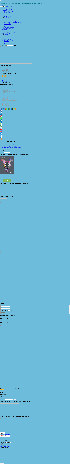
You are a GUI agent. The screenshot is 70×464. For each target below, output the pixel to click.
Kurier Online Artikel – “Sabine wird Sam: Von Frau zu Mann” (11, 147)
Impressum (5, 8)
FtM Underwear (6, 17)
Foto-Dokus (4, 13)
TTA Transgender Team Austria (7, 79)
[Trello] (1, 137)
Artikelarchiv (6, 34)
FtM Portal (4, 98)
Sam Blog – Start (6, 43)
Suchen (1, 5)
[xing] (8, 109)
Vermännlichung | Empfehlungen (9, 27)
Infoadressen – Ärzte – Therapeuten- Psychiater (11, 21)
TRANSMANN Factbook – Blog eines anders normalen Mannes (21, 3)
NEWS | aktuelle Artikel (6, 33)
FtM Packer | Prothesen (7, 16)
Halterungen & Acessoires (8, 18)
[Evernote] (14, 109)
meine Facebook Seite (5, 71)
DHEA (5, 25)
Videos (3, 38)
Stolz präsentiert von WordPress (5, 446)
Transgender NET (5, 103)
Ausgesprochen (4, 81)
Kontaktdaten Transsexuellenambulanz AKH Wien (10, 100)
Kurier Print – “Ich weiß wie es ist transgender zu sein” (10, 146)
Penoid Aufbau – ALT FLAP (8, 42)
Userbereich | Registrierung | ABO (7, 40)
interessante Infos (6, 41)
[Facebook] (1, 109)
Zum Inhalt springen (9, 6)
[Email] (9, 109)
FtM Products (4, 14)
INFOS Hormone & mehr (6, 23)
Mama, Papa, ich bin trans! (6, 145)
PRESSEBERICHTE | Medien (7, 35)
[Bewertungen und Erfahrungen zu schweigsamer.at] (5, 434)
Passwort (2, 307)
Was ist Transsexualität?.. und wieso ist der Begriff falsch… (13, 22)
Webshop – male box (5, 37)
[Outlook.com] (11, 109)
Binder (5, 15)
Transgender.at (4, 104)
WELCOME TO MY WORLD (7, 39)
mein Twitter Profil (5, 69)
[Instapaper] (1, 128)
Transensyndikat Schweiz (6, 102)
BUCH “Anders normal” (6, 31)
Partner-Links (6, 30)
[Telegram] (1, 135)
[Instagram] (1, 131)
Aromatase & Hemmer (7, 24)
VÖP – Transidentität (5, 106)
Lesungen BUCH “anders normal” (9, 32)
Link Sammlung (4, 29)
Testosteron (6, 26)
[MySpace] (12, 109)
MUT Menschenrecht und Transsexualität (8, 101)
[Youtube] (1, 129)
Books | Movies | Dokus (6, 10)
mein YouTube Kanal (5, 70)
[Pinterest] (5, 109)
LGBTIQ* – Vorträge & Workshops (7, 28)
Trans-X (3, 80)
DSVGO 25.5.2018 (9, 9)
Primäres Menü (3, 6)
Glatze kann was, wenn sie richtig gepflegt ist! (9, 144)
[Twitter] (2, 109)
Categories (2, 152)
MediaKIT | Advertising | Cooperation (8, 11)
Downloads (6, 20)
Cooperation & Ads (7, 12)
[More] (15, 109)
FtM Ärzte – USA (5, 97)
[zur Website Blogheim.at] (5, 445)
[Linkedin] (4, 109)
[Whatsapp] (7, 109)
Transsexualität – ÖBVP (6, 105)
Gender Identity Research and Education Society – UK (10, 99)
